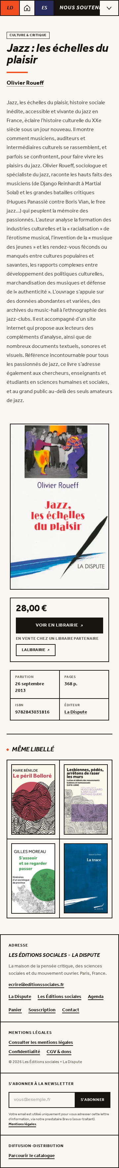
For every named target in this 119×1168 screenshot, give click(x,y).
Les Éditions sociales (59, 997)
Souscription (42, 1010)
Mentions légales (22, 1124)
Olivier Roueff (25, 83)
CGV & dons (59, 1052)
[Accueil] (27, 8)
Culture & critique (28, 35)
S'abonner (92, 1100)
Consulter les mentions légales (41, 1043)
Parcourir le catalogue (32, 1156)
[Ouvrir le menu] (109, 8)
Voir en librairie (69, 627)
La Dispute (20, 997)
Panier (15, 1010)
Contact (70, 1010)
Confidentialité (24, 1052)
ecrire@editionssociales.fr (36, 985)
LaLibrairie (39, 651)
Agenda (95, 997)
